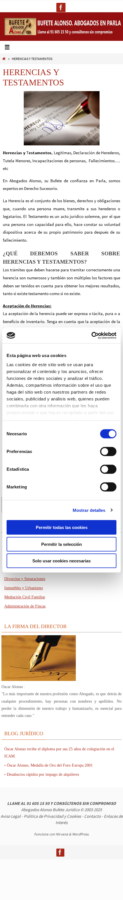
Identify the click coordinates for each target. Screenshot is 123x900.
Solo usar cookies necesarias (61, 560)
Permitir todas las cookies (62, 527)
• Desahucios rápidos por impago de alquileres (41, 774)
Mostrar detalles (89, 510)
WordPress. (80, 834)
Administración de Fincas (24, 606)
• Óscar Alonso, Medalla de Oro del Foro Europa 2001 (48, 765)
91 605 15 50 (37, 803)
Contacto (92, 816)
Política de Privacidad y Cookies (52, 816)
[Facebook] (61, 7)
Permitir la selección (61, 544)
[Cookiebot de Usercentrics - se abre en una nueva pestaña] (91, 335)
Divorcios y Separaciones (24, 579)
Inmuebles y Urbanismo (23, 588)
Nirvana (62, 834)
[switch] (108, 451)
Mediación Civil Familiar (24, 597)
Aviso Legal (11, 816)
